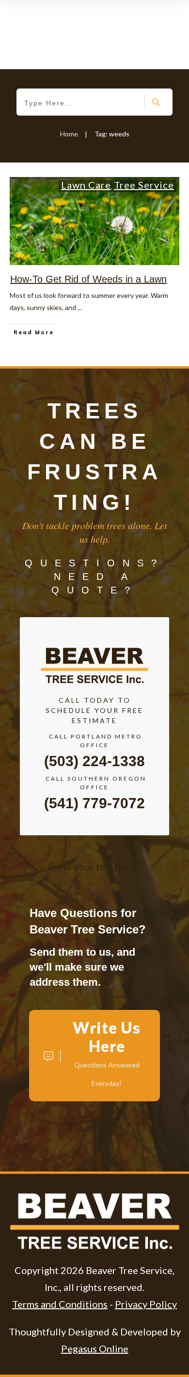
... (80, 307)
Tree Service (144, 185)
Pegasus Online (94, 1348)
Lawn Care (86, 185)
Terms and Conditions (60, 1304)
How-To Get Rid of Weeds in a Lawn (88, 279)
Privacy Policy (146, 1304)
